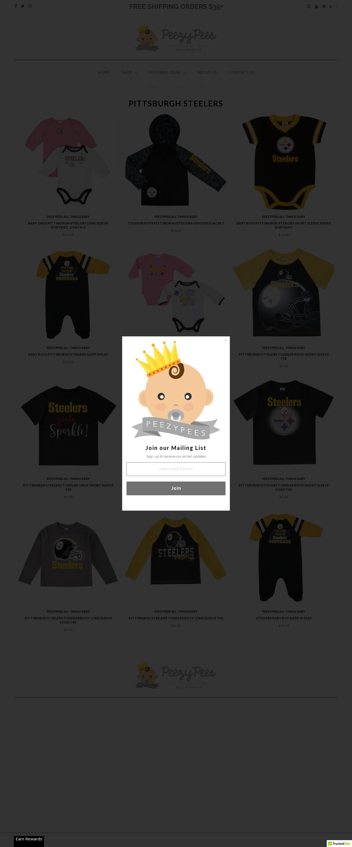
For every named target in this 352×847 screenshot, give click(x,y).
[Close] (225, 341)
